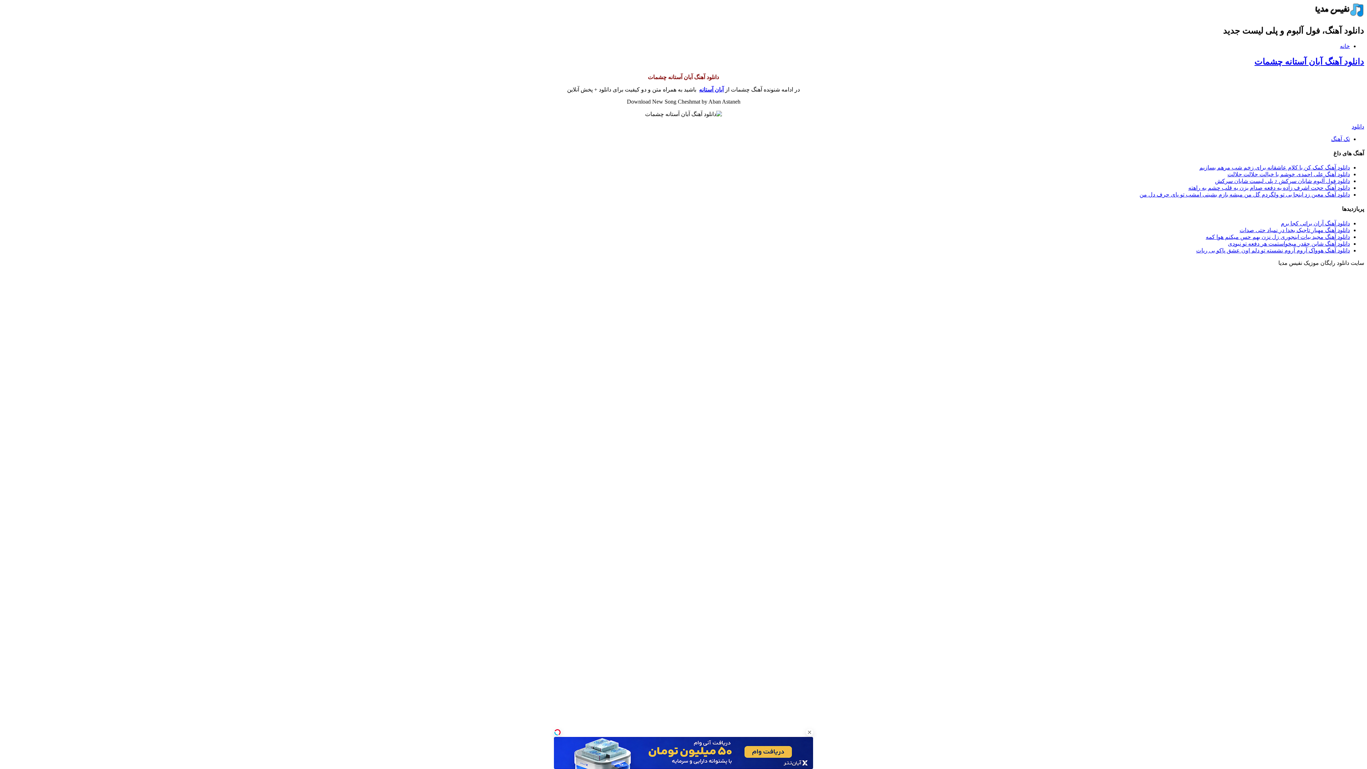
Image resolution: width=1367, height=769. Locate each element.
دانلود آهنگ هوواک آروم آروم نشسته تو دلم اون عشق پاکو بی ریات (1273, 250)
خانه (1345, 46)
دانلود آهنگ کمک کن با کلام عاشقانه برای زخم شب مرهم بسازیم (1274, 167)
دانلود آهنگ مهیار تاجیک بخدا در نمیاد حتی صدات (1295, 230)
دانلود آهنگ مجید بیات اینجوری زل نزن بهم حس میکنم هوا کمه (1278, 237)
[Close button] (809, 732)
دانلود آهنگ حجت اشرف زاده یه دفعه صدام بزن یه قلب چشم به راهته (1269, 188)
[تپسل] (557, 732)
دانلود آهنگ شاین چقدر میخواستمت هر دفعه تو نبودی (1289, 244)
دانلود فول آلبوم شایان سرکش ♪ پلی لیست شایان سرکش (1282, 181)
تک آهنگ (1340, 139)
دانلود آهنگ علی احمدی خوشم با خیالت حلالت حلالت (1288, 174)
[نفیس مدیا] (1337, 15)
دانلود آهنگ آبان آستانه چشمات (1309, 61)
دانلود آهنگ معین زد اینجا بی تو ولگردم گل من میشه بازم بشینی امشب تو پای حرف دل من (1245, 195)
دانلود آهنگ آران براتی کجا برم (1315, 223)
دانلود (1358, 127)
